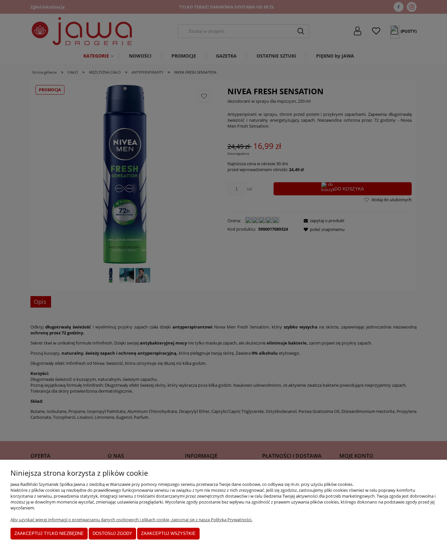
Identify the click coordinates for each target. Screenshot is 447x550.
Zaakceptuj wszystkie (168, 533)
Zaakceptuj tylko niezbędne (49, 533)
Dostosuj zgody (112, 533)
